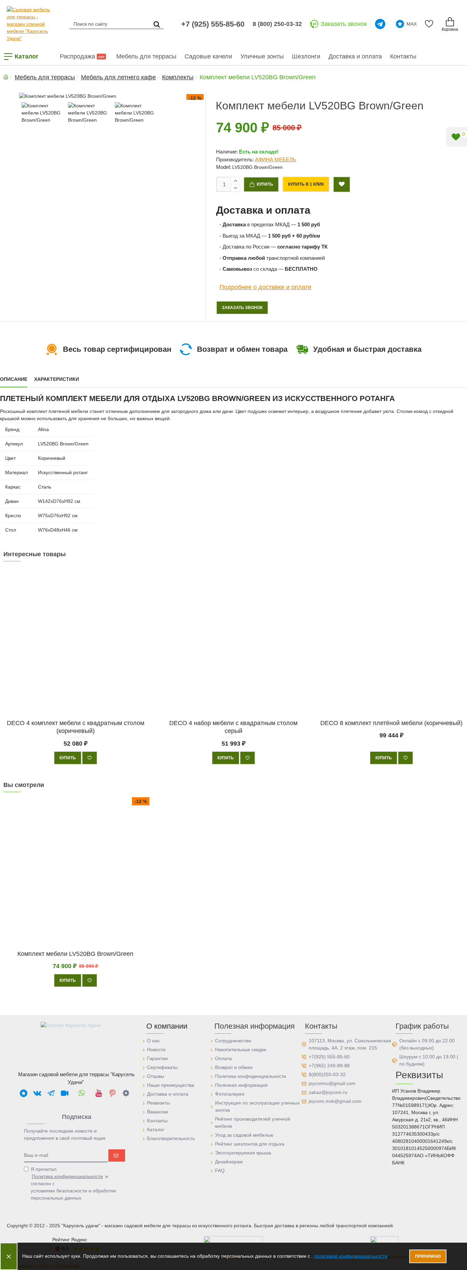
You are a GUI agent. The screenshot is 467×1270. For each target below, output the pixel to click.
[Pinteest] (112, 1093)
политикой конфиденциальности (350, 1256)
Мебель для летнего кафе (118, 77)
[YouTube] (99, 1093)
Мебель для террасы (45, 77)
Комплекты (178, 77)
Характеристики (56, 379)
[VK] (37, 1093)
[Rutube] (64, 1093)
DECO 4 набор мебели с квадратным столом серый (233, 727)
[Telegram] (381, 24)
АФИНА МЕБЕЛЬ (275, 159)
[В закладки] (89, 757)
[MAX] (23, 1093)
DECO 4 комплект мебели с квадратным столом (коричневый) (75, 727)
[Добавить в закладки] (341, 184)
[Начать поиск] (156, 24)
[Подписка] (117, 1155)
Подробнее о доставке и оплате (265, 287)
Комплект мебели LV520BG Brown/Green (75, 953)
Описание (13, 379)
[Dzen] (126, 1093)
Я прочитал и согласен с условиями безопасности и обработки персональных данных (73, 1183)
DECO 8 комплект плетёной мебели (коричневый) (391, 723)
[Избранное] (430, 24)
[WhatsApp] (82, 1093)
